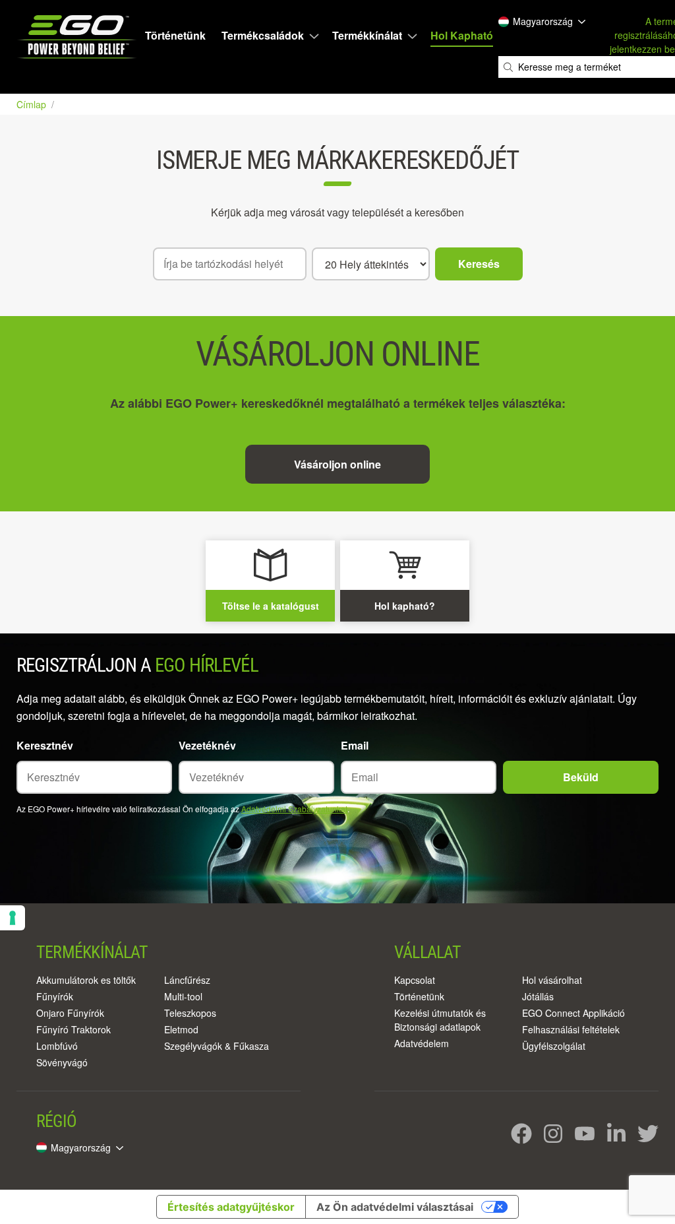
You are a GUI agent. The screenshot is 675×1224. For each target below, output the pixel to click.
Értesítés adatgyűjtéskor (231, 1206)
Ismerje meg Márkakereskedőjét (337, 160)
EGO (78, 37)
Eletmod (181, 1029)
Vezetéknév (207, 745)
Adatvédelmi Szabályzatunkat (294, 808)
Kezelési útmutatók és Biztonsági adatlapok (440, 1019)
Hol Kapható (461, 35)
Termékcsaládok (262, 35)
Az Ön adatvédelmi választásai (394, 1206)
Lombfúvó (57, 1045)
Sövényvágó (62, 1062)
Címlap (32, 104)
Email (354, 745)
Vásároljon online (337, 464)
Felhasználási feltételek (571, 1029)
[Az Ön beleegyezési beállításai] (12, 917)
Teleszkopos (190, 1012)
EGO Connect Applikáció (573, 1012)
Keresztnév (44, 745)
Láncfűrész (187, 979)
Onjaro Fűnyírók (70, 1012)
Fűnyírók (54, 996)
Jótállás (538, 996)
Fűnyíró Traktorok (73, 1029)
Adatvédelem (421, 1043)
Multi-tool (183, 996)
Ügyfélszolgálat (553, 1045)
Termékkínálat (367, 35)
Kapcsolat (414, 979)
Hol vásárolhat (552, 979)
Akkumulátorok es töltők (86, 979)
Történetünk (175, 35)
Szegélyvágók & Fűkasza (216, 1045)
